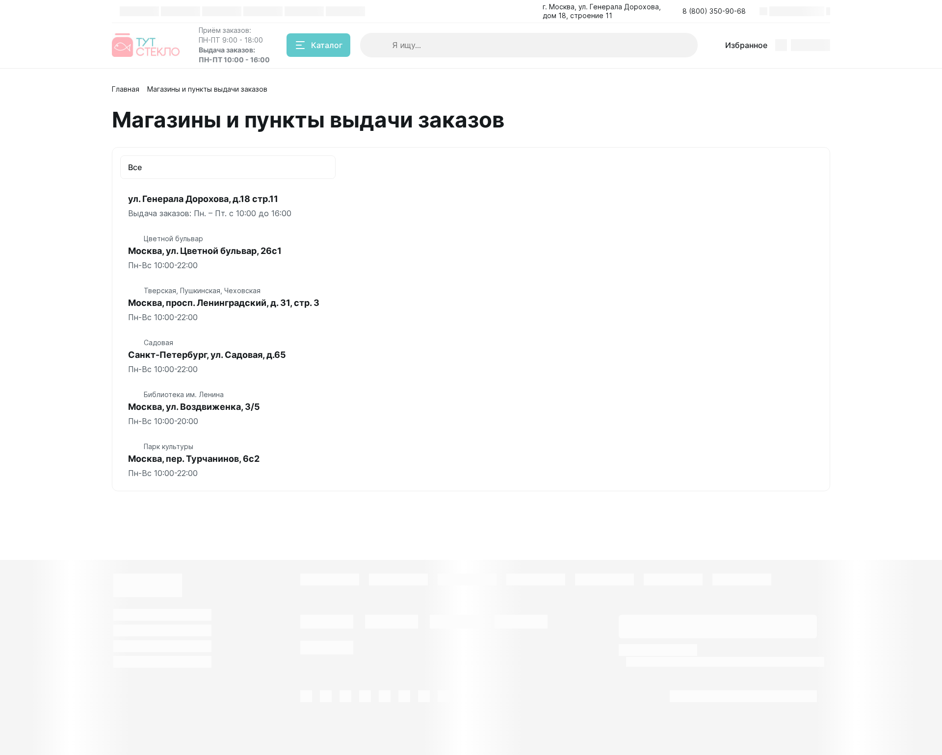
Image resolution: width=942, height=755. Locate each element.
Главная (125, 89)
